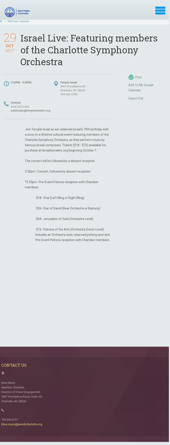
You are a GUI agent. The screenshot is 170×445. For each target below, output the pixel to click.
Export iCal (135, 98)
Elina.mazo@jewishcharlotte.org (21, 424)
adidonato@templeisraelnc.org (30, 110)
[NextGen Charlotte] (17, 12)
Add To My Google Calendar (141, 87)
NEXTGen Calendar (18, 21)
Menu (160, 10)
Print (138, 77)
